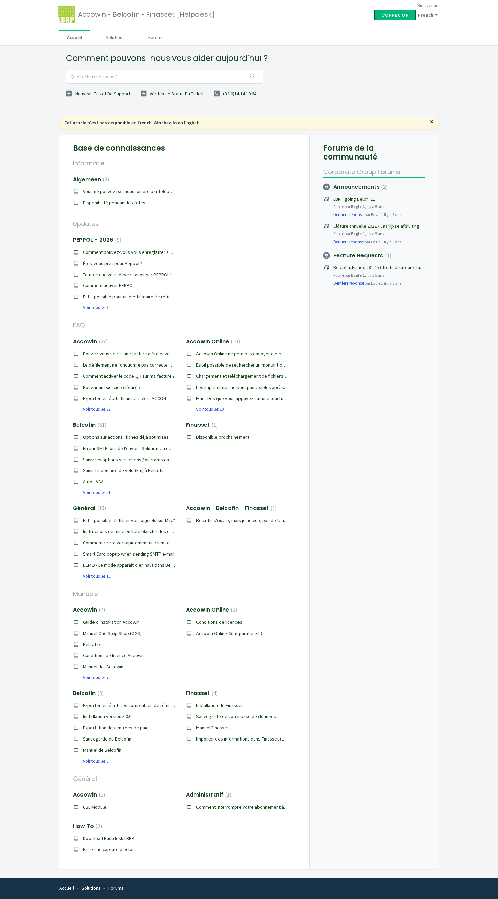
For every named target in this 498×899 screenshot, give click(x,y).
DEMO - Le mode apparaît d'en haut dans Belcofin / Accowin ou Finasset (155, 565)
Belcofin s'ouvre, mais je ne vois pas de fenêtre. (245, 520)
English (192, 122)
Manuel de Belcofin (102, 750)
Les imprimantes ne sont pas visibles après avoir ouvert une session (265, 387)
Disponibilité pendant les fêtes (114, 203)
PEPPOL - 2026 (96, 240)
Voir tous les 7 (95, 677)
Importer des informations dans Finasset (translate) (248, 739)
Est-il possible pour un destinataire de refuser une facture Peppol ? (151, 297)
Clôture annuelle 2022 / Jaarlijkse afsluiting (376, 226)
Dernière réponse (348, 215)
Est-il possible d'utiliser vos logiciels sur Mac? (129, 520)
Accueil (74, 37)
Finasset (201, 425)
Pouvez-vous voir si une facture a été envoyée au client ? (141, 354)
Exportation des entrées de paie (116, 728)
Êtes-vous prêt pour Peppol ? (112, 263)
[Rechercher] (253, 76)
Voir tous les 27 (96, 409)
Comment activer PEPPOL (109, 285)
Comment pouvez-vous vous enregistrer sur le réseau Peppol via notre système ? (166, 252)
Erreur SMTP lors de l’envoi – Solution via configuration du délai (146, 448)
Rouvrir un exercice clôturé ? (112, 387)
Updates (86, 224)
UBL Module (94, 807)
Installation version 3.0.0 (107, 716)
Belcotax (92, 644)
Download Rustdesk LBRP (108, 838)
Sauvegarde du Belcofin (107, 739)
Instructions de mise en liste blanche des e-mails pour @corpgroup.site (155, 531)
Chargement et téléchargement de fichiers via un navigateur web (262, 376)
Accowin (89, 341)
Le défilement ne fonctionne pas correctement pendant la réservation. (154, 365)
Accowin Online (212, 341)
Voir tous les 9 (95, 308)
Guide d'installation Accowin (111, 622)
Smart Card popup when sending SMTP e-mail (128, 554)
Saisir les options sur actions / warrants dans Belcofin (137, 459)
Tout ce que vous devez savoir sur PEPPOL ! (127, 274)
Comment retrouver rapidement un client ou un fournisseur (142, 543)
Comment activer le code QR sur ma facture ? (129, 376)
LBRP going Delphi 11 (354, 199)
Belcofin (89, 425)
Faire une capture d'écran (109, 849)
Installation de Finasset (219, 705)
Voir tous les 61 (96, 492)
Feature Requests (361, 255)
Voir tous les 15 (96, 576)
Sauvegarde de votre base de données (236, 716)
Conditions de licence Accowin (114, 655)
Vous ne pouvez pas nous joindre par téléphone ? (133, 191)
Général (88, 508)
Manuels (85, 593)
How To (86, 826)
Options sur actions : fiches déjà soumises (126, 437)
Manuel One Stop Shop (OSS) (112, 633)
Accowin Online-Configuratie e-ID (229, 633)
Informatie (88, 163)
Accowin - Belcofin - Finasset (230, 508)
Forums (156, 37)
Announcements (359, 187)
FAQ (79, 325)
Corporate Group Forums (361, 172)
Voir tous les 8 (95, 761)
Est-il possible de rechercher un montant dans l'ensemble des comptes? (269, 365)
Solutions (115, 37)
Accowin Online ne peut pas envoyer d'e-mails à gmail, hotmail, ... (261, 354)
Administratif (208, 795)
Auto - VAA (93, 482)
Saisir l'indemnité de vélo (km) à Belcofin (124, 470)
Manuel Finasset (212, 728)
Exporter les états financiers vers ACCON (124, 398)
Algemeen (90, 179)
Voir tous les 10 (210, 409)
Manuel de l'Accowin (103, 666)
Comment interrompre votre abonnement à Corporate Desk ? (258, 807)
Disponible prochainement (222, 437)
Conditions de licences (219, 622)
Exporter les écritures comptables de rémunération (135, 705)
